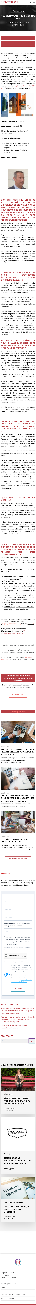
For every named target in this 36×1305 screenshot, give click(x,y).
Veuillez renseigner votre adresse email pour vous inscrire (17, 925)
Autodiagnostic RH (8, 1283)
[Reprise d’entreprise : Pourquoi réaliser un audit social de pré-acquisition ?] (18, 742)
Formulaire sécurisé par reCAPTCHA (14, 962)
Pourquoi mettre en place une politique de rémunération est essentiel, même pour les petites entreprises (18, 1019)
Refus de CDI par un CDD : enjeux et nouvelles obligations (15, 1027)
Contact (4, 1287)
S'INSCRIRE (18, 989)
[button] (34, 2)
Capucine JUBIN (22, 22)
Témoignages (18, 11)
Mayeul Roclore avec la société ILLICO (15, 632)
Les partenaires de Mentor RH (13, 1294)
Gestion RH (5, 747)
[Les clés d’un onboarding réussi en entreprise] (18, 831)
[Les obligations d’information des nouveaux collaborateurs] (18, 787)
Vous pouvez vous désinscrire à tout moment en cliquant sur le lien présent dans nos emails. (17, 949)
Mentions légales (7, 1298)
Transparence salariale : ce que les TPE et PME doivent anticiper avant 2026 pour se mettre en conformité (17, 1010)
